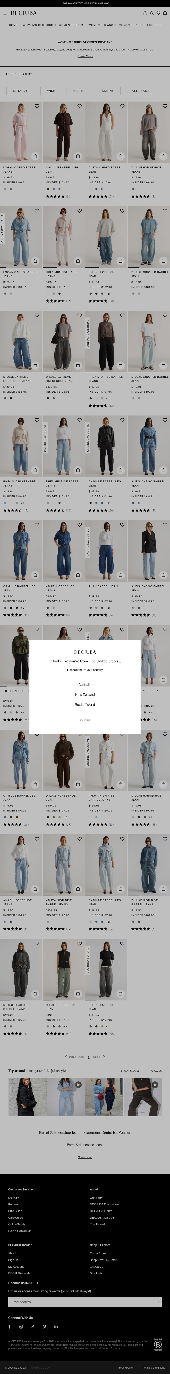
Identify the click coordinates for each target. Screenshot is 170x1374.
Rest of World (85, 704)
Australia (85, 685)
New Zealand (85, 695)
